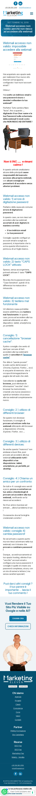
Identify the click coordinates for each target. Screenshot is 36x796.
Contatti (18, 720)
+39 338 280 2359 (11, 7)
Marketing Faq (18, 753)
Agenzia (18, 697)
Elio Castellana (18, 735)
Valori (18, 716)
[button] (4, 792)
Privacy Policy (12, 686)
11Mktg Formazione (18, 731)
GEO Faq (18, 746)
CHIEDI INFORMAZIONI (18, 626)
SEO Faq (18, 750)
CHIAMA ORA (18, 618)
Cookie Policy (23, 686)
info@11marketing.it (25, 7)
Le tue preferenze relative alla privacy (20, 789)
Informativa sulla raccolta (12, 794)
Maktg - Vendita (18, 757)
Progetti (18, 701)
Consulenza (18, 708)
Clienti (18, 704)
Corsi (18, 712)
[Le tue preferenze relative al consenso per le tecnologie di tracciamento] (32, 792)
